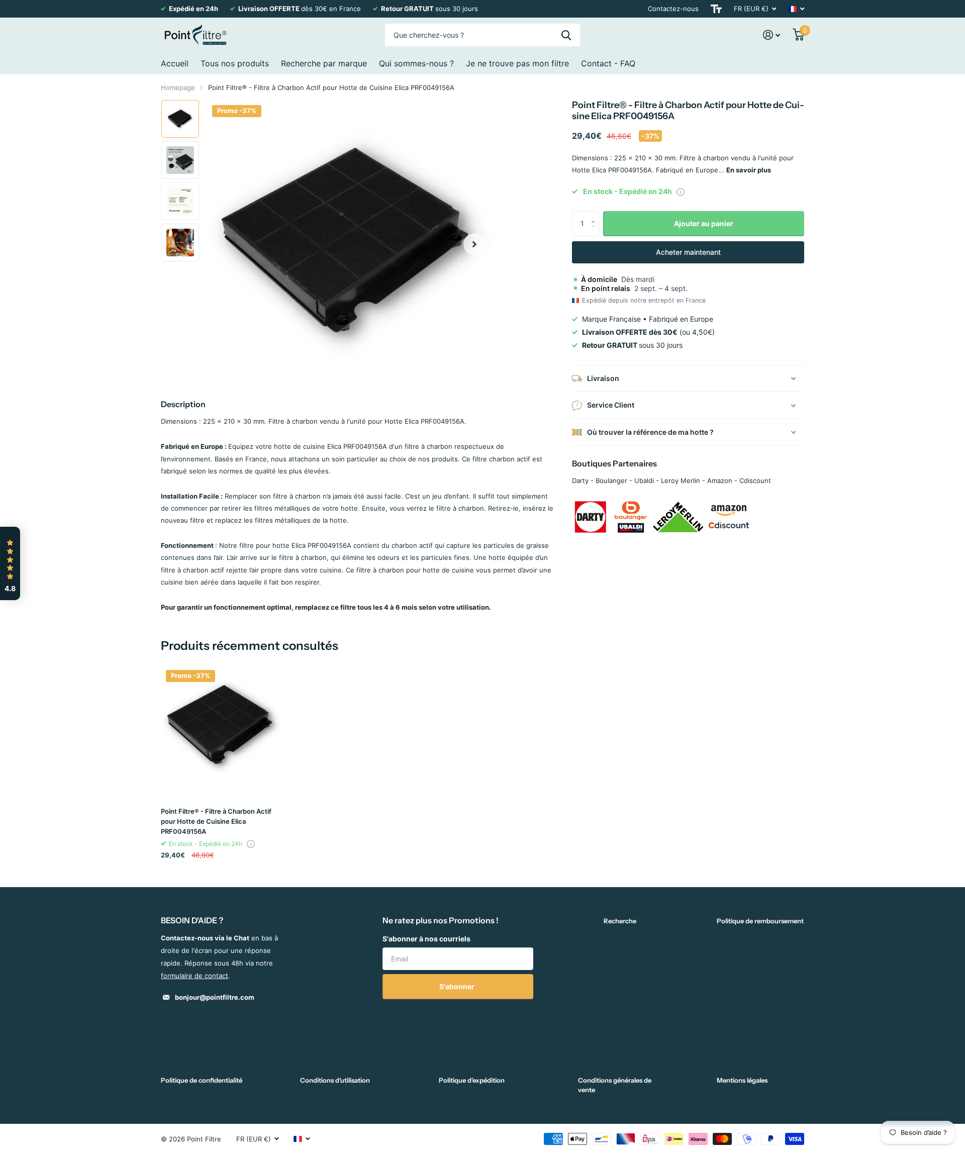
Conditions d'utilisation (335, 1080)
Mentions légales (742, 1080)
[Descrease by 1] (595, 232)
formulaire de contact (194, 976)
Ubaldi (644, 480)
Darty (580, 480)
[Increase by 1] (595, 215)
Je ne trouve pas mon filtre (517, 63)
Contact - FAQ (608, 63)
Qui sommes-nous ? (416, 63)
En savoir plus (748, 170)
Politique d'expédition (472, 1080)
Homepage (178, 87)
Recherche (620, 921)
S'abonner (457, 986)
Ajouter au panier (703, 223)
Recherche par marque (324, 63)
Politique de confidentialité (201, 1080)
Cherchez (566, 35)
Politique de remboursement (760, 921)
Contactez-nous (673, 9)
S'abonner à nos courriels (426, 938)
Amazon (719, 480)
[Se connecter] (772, 35)
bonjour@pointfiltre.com (214, 997)
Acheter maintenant (688, 252)
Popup (681, 191)
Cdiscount (755, 480)
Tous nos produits (235, 63)
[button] (474, 244)
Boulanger (611, 480)
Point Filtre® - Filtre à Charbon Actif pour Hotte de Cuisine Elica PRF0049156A (216, 821)
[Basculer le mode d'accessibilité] (716, 9)
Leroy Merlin (680, 480)
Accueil (174, 63)
